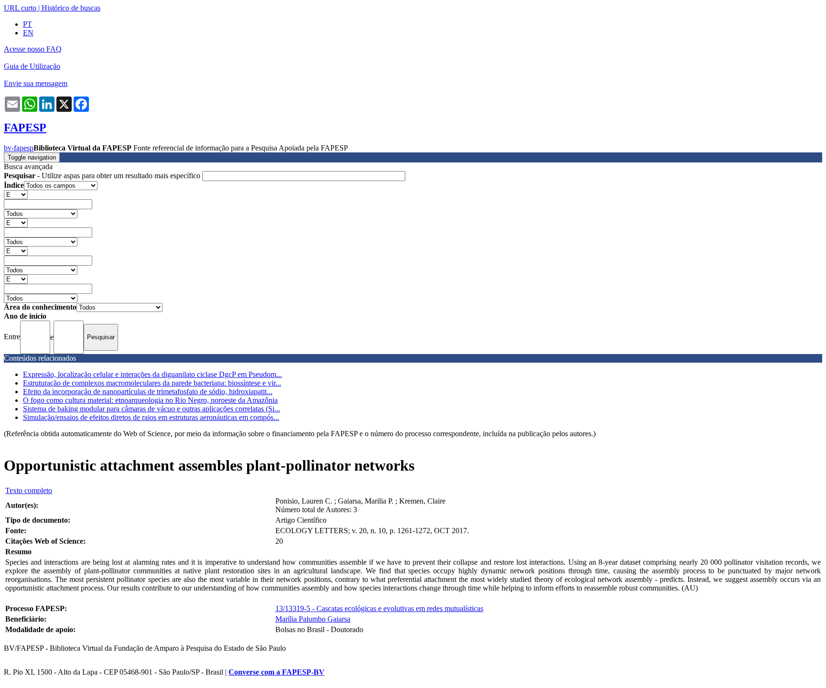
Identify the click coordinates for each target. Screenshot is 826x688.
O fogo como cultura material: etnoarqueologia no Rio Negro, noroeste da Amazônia (150, 400)
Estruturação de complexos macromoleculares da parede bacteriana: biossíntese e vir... (152, 383)
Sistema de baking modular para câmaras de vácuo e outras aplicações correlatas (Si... (151, 409)
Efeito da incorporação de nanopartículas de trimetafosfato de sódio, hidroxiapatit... (147, 391)
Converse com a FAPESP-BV (276, 672)
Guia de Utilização (32, 66)
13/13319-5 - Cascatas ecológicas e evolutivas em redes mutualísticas (379, 608)
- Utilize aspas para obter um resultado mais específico (103, 176)
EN (28, 33)
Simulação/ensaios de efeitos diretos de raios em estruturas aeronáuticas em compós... (151, 417)
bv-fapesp (18, 148)
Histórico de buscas (71, 8)
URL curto (20, 8)
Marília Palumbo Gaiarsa (312, 619)
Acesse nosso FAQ (33, 49)
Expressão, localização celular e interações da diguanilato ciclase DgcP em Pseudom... (152, 374)
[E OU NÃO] (16, 194)
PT (27, 24)
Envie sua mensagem (35, 83)
